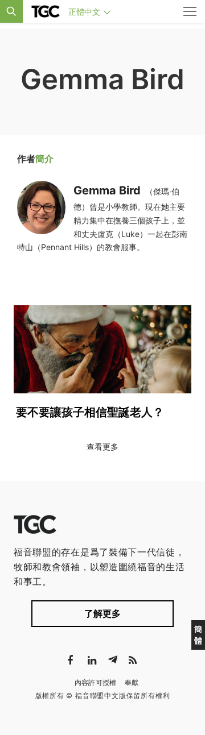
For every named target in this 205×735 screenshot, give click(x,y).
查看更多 (102, 446)
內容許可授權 (96, 682)
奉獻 (132, 682)
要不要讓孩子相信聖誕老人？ (90, 412)
